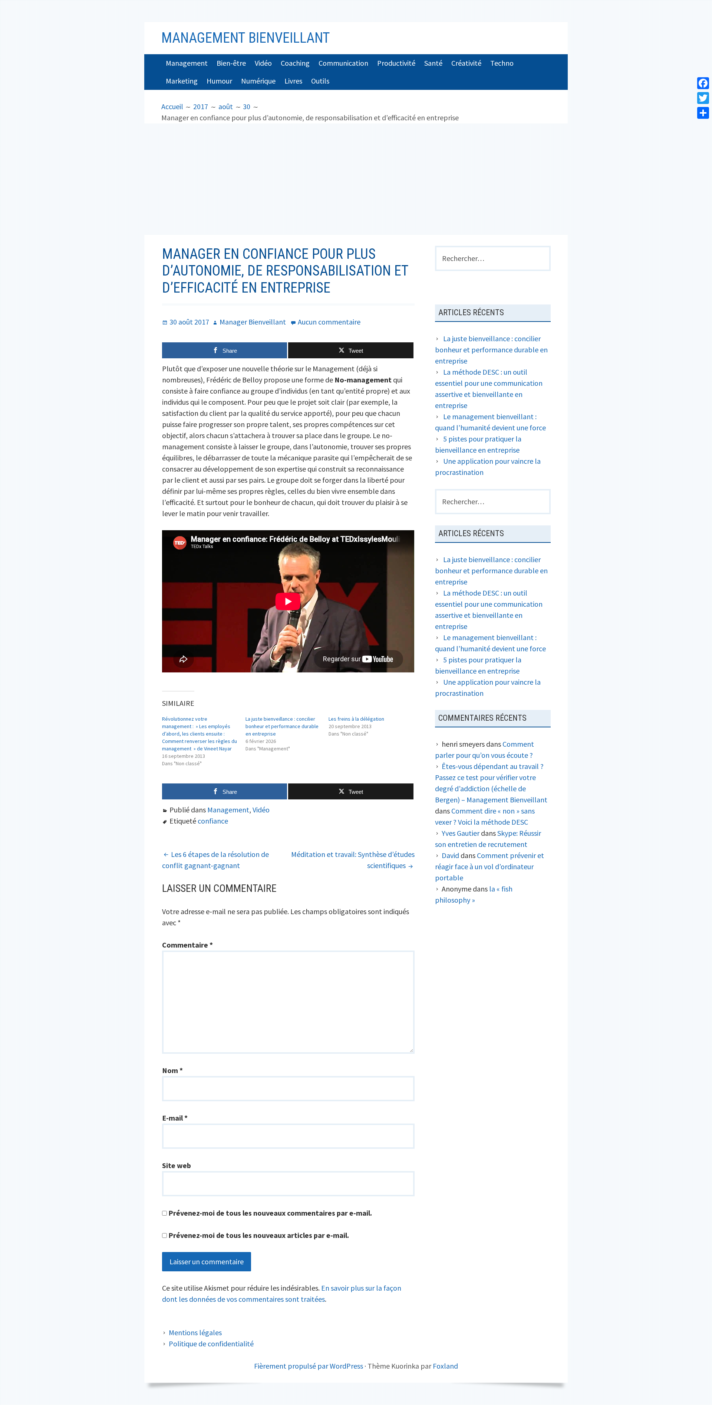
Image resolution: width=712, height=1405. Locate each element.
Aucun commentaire (329, 321)
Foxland (445, 1365)
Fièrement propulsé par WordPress (308, 1365)
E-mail (175, 1117)
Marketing (182, 80)
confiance (213, 820)
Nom (172, 1070)
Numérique (258, 80)
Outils (320, 80)
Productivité (396, 63)
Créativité (466, 63)
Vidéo (263, 63)
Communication (343, 63)
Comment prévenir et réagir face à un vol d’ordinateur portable (489, 866)
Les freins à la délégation (356, 718)
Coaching (295, 63)
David (450, 855)
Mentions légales (195, 1332)
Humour (219, 80)
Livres (293, 80)
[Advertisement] (356, 179)
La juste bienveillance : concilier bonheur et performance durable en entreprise (282, 726)
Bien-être (231, 63)
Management (187, 63)
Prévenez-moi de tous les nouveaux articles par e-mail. (258, 1235)
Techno (502, 63)
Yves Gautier (460, 833)
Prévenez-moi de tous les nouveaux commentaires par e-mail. (270, 1212)
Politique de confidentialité (211, 1343)
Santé (433, 63)
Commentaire (187, 944)
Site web (176, 1165)
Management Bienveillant (245, 38)
